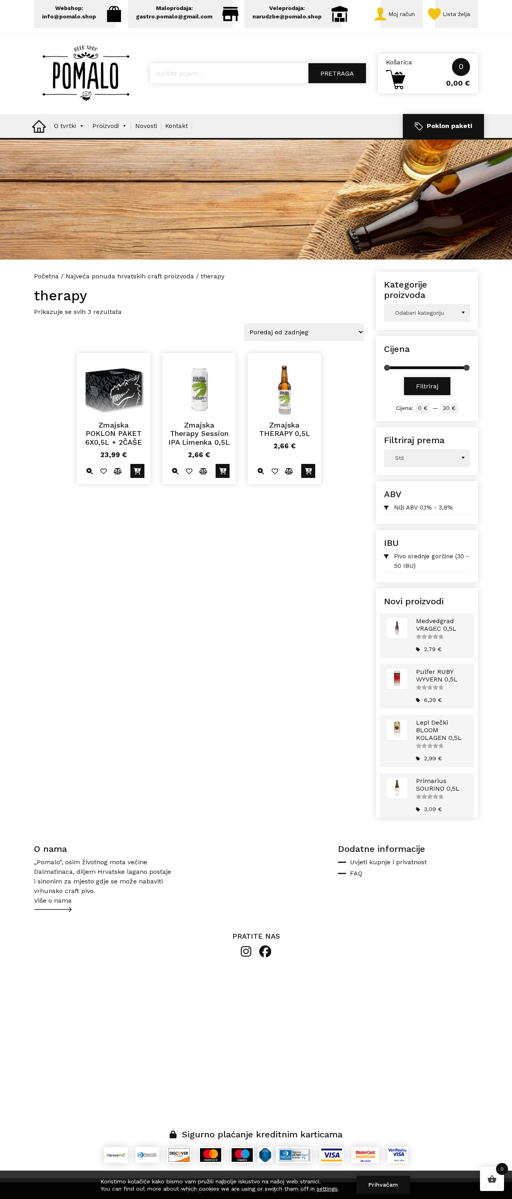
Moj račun (401, 14)
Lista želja (456, 14)
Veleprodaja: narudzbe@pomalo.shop (287, 12)
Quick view (90, 471)
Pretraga (337, 73)
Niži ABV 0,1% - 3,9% (423, 507)
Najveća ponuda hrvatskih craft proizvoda (130, 276)
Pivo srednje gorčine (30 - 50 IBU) (431, 561)
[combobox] (427, 313)
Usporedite (118, 471)
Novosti (146, 126)
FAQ (356, 873)
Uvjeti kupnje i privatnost (388, 862)
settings (327, 1188)
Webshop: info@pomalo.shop (69, 12)
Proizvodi (105, 126)
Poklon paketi (449, 126)
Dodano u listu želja (104, 471)
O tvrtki (65, 126)
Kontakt (176, 126)
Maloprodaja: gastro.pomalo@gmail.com (174, 12)
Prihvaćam (383, 1184)
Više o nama (53, 900)
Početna (46, 276)
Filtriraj (427, 386)
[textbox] (427, 313)
